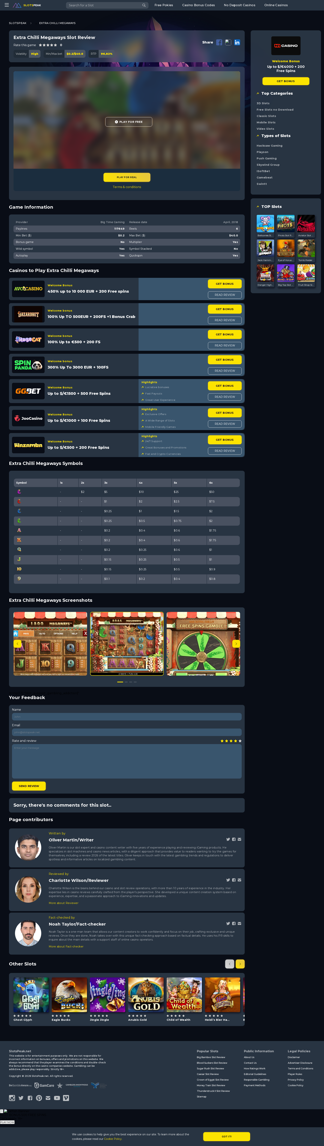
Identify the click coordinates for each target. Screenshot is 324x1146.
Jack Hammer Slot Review (265, 260)
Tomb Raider (305, 260)
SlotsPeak (17, 23)
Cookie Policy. (113, 1139)
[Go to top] (317, 1138)
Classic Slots (266, 116)
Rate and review (24, 741)
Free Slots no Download (275, 109)
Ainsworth (69, 985)
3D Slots (263, 103)
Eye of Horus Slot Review (286, 260)
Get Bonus (225, 284)
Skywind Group (268, 164)
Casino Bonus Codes (198, 5)
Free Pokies (163, 5)
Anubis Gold (137, 1020)
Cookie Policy (295, 1085)
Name (16, 709)
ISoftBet (263, 171)
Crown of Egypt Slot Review (213, 1079)
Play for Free (130, 122)
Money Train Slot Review (211, 1085)
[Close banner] (1, 1111)
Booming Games (107, 983)
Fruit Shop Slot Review (306, 284)
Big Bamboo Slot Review (211, 1057)
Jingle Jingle (99, 1020)
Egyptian (150, 1004)
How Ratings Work (254, 1068)
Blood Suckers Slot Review (212, 1062)
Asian (189, 1004)
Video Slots (265, 128)
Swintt (262, 184)
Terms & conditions (127, 187)
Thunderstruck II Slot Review (213, 1091)
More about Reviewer (63, 903)
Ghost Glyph (23, 1020)
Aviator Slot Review (306, 235)
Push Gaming (267, 158)
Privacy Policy (296, 1079)
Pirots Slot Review (286, 235)
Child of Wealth (178, 1020)
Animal (74, 1004)
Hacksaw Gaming (270, 145)
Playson (262, 152)
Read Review (225, 295)
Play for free (31, 994)
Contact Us (250, 1062)
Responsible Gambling (256, 1079)
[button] (236, 644)
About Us (249, 1057)
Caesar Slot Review (208, 1074)
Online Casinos (276, 5)
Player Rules (295, 1074)
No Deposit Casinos (239, 5)
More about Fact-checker (66, 946)
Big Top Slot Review (286, 284)
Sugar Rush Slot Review (210, 1068)
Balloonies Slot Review (265, 235)
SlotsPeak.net (20, 1051)
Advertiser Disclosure (300, 1062)
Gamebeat (264, 177)
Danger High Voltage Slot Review (265, 284)
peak (32, 5)
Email (16, 725)
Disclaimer (294, 1057)
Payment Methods (254, 1085)
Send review (29, 786)
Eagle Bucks (61, 1020)
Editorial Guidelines (255, 1074)
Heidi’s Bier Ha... (217, 1020)
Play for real (127, 177)
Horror (35, 1004)
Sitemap (201, 1096)
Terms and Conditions (300, 1068)
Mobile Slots (266, 122)
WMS (222, 983)
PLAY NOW (7, 1122)
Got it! (227, 1136)
